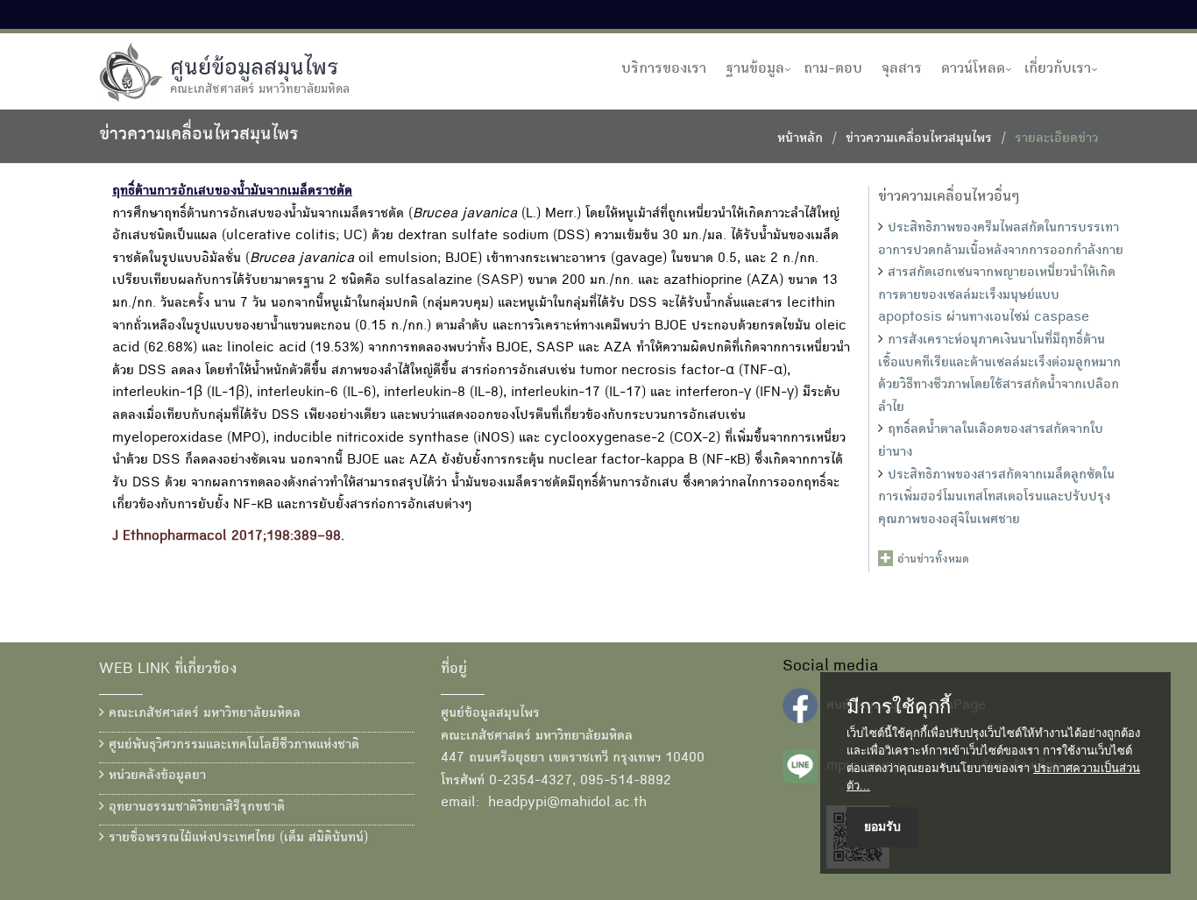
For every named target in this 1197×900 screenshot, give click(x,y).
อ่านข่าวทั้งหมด (933, 560)
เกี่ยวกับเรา (1057, 69)
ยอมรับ (882, 826)
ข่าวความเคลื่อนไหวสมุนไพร (919, 139)
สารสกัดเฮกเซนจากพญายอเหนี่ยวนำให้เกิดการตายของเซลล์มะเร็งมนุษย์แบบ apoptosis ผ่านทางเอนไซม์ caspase (997, 295)
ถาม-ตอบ (833, 69)
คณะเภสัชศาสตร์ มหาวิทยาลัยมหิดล (202, 714)
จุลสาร (902, 69)
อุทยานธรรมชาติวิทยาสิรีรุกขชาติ (194, 808)
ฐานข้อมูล (755, 69)
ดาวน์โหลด (973, 69)
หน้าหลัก (800, 139)
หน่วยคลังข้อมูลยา (155, 776)
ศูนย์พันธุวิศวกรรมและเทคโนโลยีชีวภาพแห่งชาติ (231, 746)
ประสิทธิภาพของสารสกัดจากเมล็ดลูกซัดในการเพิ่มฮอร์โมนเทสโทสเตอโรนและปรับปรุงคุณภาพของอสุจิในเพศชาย (996, 498)
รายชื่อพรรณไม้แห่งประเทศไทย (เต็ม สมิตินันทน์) (236, 839)
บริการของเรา (663, 69)
